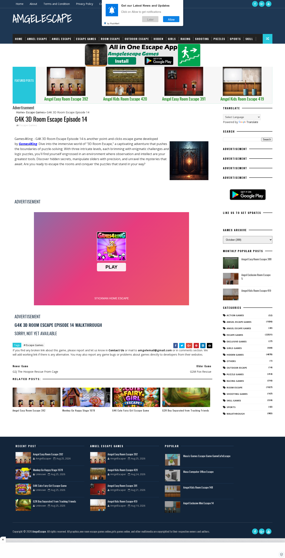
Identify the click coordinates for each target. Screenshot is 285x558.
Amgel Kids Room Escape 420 (123, 470)
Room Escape (110, 39)
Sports (235, 39)
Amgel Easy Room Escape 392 (29, 410)
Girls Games (234, 348)
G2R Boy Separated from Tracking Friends (185, 410)
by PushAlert (113, 23)
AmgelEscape (42, 18)
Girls (172, 39)
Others (231, 361)
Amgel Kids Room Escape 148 (198, 487)
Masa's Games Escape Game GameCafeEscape (206, 456)
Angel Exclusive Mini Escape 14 (198, 503)
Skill (249, 39)
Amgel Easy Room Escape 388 (256, 259)
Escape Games (86, 39)
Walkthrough (236, 413)
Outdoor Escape (137, 39)
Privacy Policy (84, 4)
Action (20, 48)
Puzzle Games (235, 374)
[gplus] (262, 4)
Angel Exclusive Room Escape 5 (255, 277)
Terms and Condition (56, 4)
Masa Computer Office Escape (198, 471)
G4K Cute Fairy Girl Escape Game (130, 410)
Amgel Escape (37, 39)
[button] (281, 554)
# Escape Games (33, 345)
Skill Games (234, 400)
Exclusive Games (237, 341)
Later (150, 19)
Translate (252, 122)
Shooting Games (237, 393)
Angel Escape (61, 39)
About (33, 4)
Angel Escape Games (239, 328)
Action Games (235, 315)
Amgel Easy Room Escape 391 (122, 485)
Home (19, 4)
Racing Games (235, 380)
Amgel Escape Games (239, 321)
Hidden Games (235, 354)
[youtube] (268, 4)
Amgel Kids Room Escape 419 (256, 290)
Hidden (158, 39)
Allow (171, 19)
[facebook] (255, 4)
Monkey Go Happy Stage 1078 (78, 410)
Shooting (202, 39)
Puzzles (219, 39)
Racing (185, 39)
